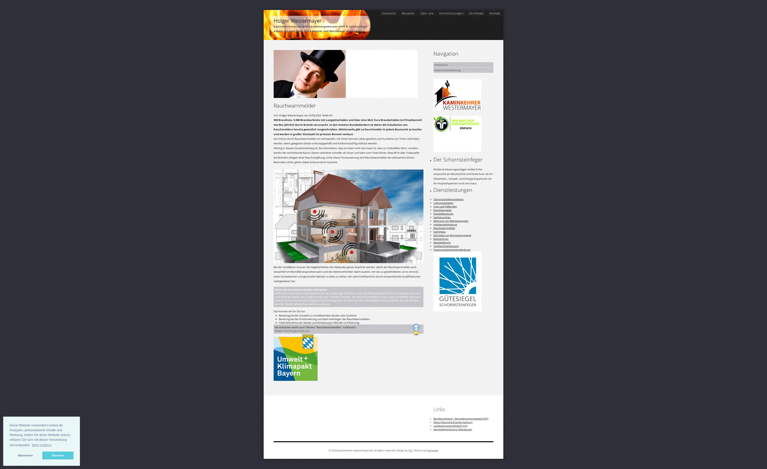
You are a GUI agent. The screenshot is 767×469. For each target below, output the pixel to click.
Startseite (389, 13)
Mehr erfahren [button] (42, 445)
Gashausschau (442, 217)
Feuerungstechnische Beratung (451, 249)
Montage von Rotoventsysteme (452, 235)
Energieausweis (442, 210)
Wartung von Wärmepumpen (450, 221)
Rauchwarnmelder (444, 228)
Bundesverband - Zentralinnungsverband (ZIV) (460, 418)
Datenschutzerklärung (447, 70)
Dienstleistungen (451, 13)
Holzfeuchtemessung (446, 246)
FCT (410, 450)
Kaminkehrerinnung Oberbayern (452, 429)
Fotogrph (432, 450)
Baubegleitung (442, 242)
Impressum (441, 65)
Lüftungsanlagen (443, 203)
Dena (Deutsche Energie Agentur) (453, 422)
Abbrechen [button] (25, 455)
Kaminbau (439, 232)
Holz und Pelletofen (445, 206)
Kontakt (495, 13)
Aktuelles (408, 13)
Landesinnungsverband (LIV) (450, 426)
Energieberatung (443, 214)
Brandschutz (440, 239)
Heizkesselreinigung (445, 224)
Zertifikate (476, 13)
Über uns (427, 13)
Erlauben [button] (58, 455)
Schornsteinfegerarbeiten (448, 199)
